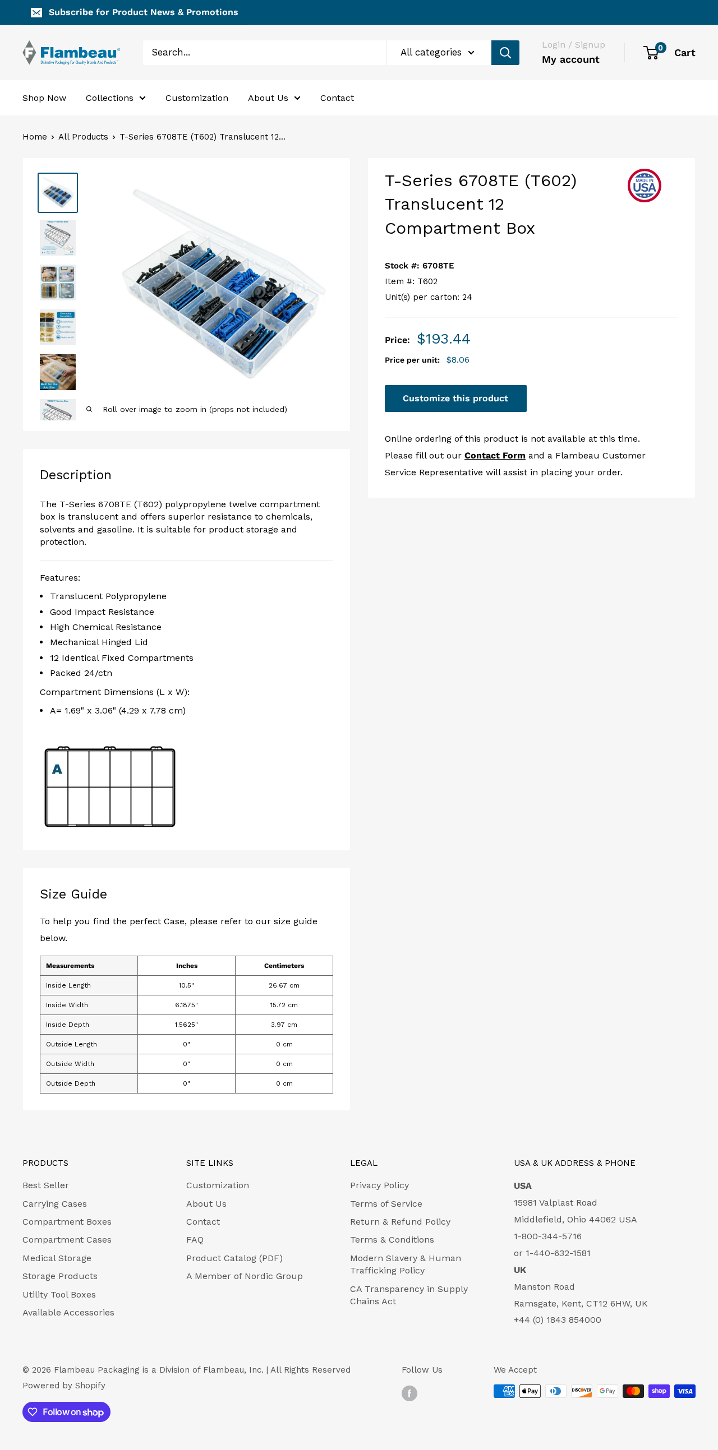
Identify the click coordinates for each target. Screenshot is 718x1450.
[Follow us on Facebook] (409, 1392)
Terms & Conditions (392, 1239)
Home (34, 137)
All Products (83, 137)
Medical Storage (56, 1258)
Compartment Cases (67, 1239)
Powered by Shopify (63, 1385)
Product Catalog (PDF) (234, 1258)
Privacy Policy (379, 1185)
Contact (337, 97)
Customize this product (455, 398)
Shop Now (44, 97)
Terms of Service (386, 1203)
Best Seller (45, 1185)
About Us (268, 97)
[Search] (505, 52)
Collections (110, 97)
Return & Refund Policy (400, 1221)
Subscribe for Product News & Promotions (143, 12)
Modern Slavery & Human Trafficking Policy (405, 1264)
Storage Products (60, 1276)
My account (571, 59)
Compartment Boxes (67, 1221)
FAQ (195, 1239)
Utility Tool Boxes (59, 1294)
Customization (196, 97)
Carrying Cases (54, 1203)
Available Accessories (68, 1312)
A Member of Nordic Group (244, 1276)
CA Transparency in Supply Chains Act (409, 1295)
